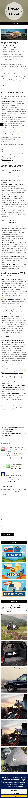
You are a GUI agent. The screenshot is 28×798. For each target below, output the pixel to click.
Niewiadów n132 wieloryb (9, 202)
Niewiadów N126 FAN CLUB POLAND (12, 184)
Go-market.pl (6, 316)
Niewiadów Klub (7, 180)
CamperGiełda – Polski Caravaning (11, 393)
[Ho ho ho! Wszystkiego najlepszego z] (14, 680)
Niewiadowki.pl (6, 117)
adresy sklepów (18, 53)
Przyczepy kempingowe (9, 256)
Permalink (8, 460)
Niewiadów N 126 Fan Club (9, 176)
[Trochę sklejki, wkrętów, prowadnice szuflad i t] (14, 653)
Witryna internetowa (3, 527)
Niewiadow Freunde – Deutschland (11, 214)
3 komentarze (16, 59)
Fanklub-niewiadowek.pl (8, 101)
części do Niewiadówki (19, 54)
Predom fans (5, 210)
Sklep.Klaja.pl (6, 328)
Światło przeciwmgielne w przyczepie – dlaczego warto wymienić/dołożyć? (13, 429)
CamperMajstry (6, 226)
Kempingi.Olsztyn (7, 299)
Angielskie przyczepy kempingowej (12, 242)
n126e (10, 58)
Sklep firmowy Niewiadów (9, 279)
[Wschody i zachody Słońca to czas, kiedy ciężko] (14, 706)
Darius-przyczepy (7, 287)
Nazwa (3, 514)
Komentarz (3, 495)
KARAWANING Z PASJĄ (8, 264)
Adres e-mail (3, 520)
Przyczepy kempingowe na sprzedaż (12, 373)
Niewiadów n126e (15, 51)
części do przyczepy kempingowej (10, 56)
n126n (13, 58)
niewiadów (19, 58)
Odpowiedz (16, 460)
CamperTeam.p (6, 150)
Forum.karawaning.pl (7, 160)
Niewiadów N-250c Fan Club (10, 196)
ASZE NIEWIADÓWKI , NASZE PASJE (13, 188)
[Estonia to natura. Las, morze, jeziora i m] (14, 759)
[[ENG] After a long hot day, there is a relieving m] (14, 627)
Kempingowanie (5, 51)
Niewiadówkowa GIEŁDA (9, 350)
